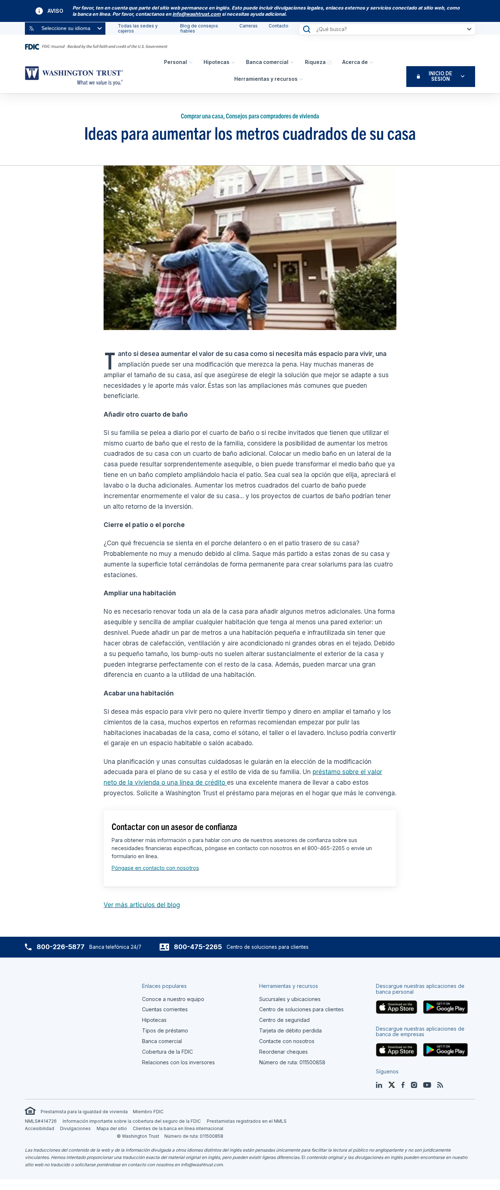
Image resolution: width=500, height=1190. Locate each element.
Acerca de (355, 62)
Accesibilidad (39, 1128)
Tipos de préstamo (165, 1030)
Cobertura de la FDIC (167, 1052)
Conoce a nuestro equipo (173, 999)
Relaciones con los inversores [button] (178, 1062)
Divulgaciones (75, 1128)
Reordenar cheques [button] (283, 1052)
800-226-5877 (61, 947)
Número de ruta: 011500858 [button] (292, 1062)
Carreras (248, 26)
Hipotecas (217, 62)
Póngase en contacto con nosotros (155, 868)
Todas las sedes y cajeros (138, 28)
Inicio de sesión (440, 76)
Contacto (278, 26)
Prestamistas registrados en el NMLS (247, 1121)
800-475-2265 (198, 947)
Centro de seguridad (284, 1020)
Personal (175, 62)
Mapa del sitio (112, 1128)
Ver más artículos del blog (142, 905)
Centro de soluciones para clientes (301, 1009)
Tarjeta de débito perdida (290, 1030)
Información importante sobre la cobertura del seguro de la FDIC (132, 1121)
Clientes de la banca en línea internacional (178, 1128)
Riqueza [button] (315, 62)
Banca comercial (267, 62)
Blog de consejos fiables (199, 28)
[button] (196, 14)
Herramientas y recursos (266, 79)
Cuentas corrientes (165, 1009)
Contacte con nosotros (286, 1041)
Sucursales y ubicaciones (290, 999)
